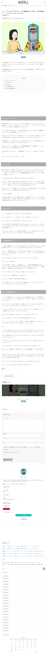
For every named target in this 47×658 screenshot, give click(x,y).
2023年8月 (6, 614)
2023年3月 (6, 628)
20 (35, 645)
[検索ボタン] (44, 2)
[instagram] (23, 519)
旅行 (27, 564)
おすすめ (4, 562)
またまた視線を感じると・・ (12, 88)
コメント (5, 418)
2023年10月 (6, 609)
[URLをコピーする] (25, 57)
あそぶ (4, 15)
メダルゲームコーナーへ (11, 80)
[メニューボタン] (2, 2)
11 (27, 643)
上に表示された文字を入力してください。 (11, 452)
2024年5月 (6, 589)
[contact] (25, 519)
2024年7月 (6, 587)
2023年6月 (6, 619)
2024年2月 (6, 598)
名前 (4, 433)
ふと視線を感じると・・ (11, 86)
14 (11, 645)
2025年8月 (6, 581)
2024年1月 (6, 600)
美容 (39, 564)
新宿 (8, 15)
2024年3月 (6, 595)
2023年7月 (6, 617)
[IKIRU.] (23, 2)
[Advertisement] (23, 103)
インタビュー (16, 562)
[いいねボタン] (3, 369)
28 (11, 649)
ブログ (30, 562)
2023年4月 (6, 625)
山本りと (34, 548)
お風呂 (12, 562)
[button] (22, 57)
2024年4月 (6, 592)
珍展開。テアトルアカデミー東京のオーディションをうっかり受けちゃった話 (19, 551)
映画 (33, 564)
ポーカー (38, 562)
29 (15, 649)
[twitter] (21, 519)
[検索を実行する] (44, 569)
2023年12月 (6, 603)
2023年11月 (6, 606)
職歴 (42, 564)
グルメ (27, 562)
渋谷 (36, 564)
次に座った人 (8, 84)
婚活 (15, 564)
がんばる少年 (8, 82)
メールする (23, 515)
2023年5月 (6, 622)
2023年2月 (6, 630)
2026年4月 (6, 576)
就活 (18, 564)
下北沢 (9, 564)
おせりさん (34, 546)
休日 (12, 564)
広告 (21, 564)
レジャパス (4, 564)
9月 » (36, 651)
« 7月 (11, 651)
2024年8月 (6, 584)
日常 (30, 564)
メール (5, 438)
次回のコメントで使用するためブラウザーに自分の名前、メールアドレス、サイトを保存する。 (22, 447)
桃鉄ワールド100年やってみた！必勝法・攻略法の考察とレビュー (16, 546)
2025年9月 (6, 578)
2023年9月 (6, 611)
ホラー (34, 562)
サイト (4, 442)
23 (19, 647)
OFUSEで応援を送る (7, 512)
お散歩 (8, 562)
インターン (22, 562)
